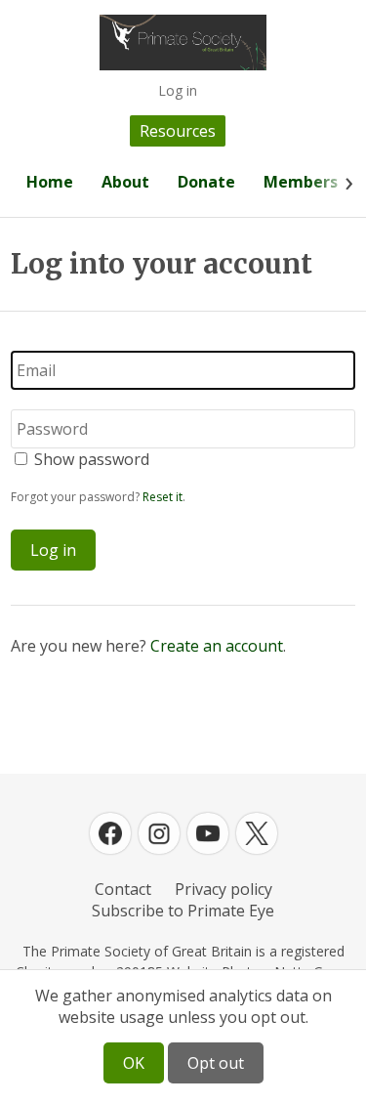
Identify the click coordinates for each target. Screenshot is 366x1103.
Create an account (216, 646)
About (125, 181)
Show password (91, 459)
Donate (206, 181)
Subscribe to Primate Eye (183, 910)
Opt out (215, 1063)
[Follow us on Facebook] (110, 833)
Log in (177, 90)
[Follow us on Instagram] (159, 833)
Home (49, 181)
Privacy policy (223, 889)
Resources (178, 131)
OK (133, 1063)
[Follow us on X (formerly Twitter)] (256, 833)
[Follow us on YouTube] (207, 833)
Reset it (162, 496)
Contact (123, 889)
